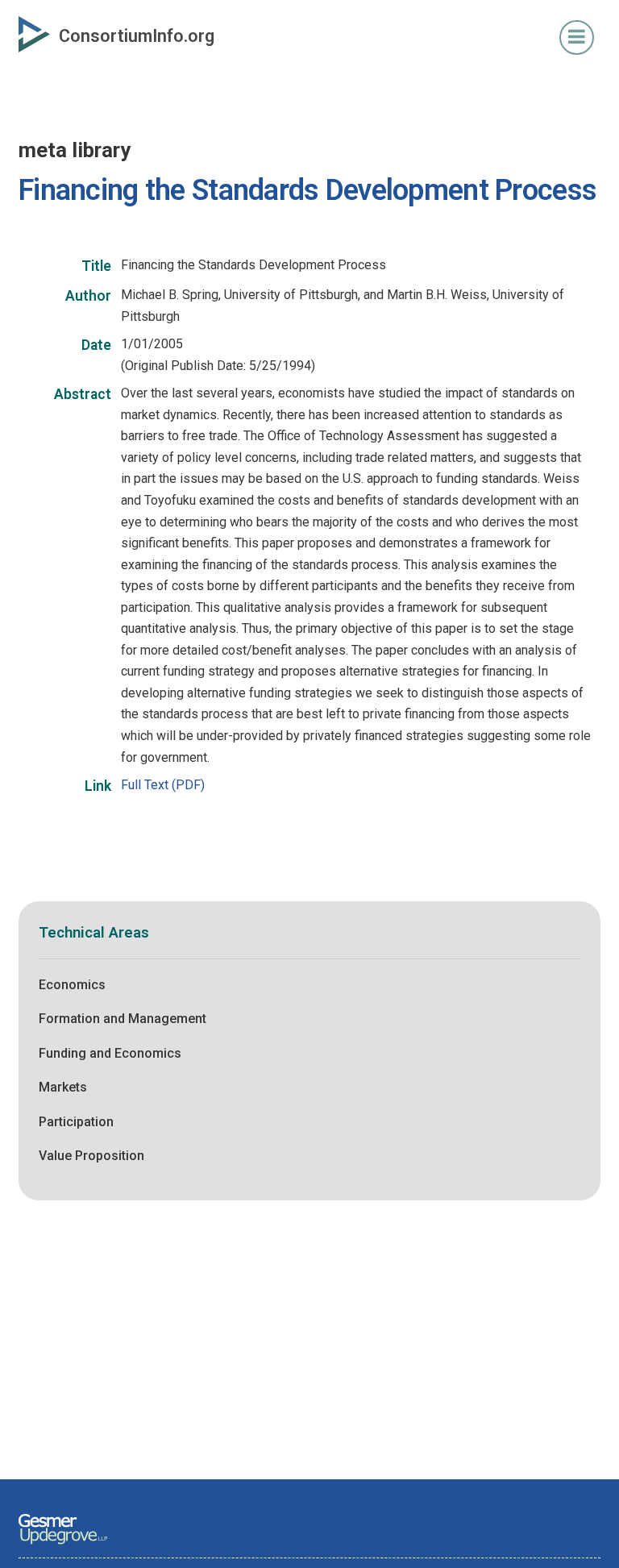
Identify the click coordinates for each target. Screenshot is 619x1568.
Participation (76, 1121)
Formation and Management (122, 1018)
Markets (63, 1087)
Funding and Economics (110, 1053)
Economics (72, 984)
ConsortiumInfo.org (136, 36)
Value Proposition (91, 1155)
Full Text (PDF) (163, 784)
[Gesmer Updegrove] (63, 1545)
